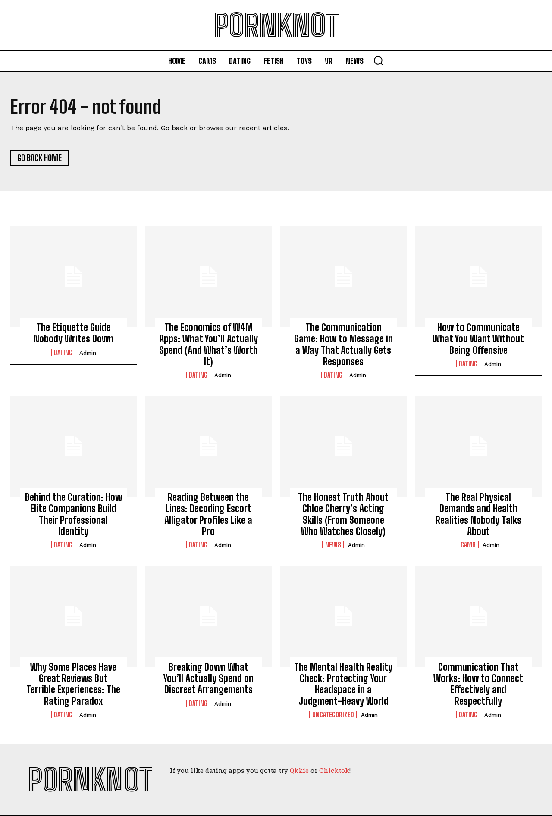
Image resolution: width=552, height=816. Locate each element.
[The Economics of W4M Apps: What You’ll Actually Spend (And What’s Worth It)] (208, 276)
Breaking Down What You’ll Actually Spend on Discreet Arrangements (208, 678)
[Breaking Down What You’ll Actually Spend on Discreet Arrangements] (208, 616)
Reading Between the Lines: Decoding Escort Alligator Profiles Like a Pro (208, 514)
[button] (378, 60)
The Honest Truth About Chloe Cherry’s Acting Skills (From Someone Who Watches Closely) (343, 514)
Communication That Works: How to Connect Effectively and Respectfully (478, 684)
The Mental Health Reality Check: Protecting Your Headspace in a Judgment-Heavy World (343, 684)
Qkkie (299, 770)
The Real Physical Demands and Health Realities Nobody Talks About (478, 514)
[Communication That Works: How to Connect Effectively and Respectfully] (478, 616)
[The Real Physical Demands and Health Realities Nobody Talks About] (478, 446)
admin (87, 353)
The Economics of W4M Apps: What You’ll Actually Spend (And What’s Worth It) (208, 344)
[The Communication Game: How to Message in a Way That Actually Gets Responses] (343, 276)
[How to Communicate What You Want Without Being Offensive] (478, 276)
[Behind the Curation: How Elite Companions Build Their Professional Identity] (73, 446)
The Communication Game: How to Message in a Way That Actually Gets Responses (343, 344)
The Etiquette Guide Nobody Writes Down (73, 333)
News (333, 544)
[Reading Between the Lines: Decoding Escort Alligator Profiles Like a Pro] (208, 446)
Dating (63, 352)
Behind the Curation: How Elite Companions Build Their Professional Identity (73, 514)
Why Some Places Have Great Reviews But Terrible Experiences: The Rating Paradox (73, 684)
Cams (468, 544)
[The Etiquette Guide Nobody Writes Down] (73, 276)
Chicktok (334, 770)
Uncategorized (333, 714)
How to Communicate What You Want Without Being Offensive (478, 339)
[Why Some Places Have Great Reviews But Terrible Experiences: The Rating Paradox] (73, 616)
